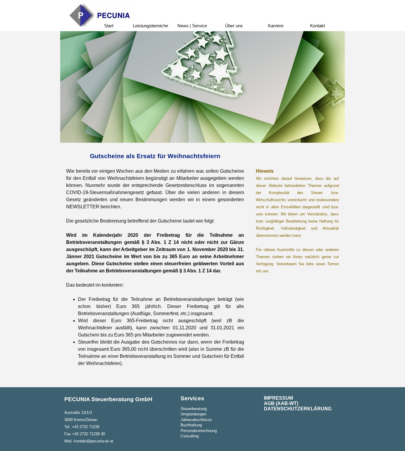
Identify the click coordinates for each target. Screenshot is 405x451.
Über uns (234, 25)
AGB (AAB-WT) (281, 403)
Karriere (275, 25)
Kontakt (317, 25)
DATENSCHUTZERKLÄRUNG (297, 408)
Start (108, 25)
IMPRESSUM (278, 398)
